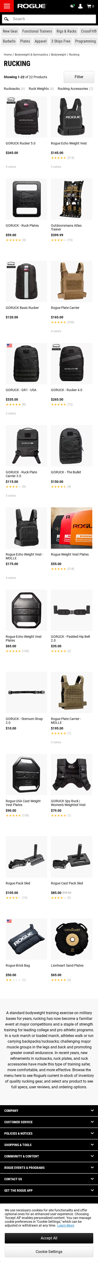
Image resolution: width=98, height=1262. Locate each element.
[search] (49, 19)
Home (8, 54)
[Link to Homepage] (32, 6)
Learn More (65, 1225)
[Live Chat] (73, 6)
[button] (6, 19)
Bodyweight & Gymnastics (31, 54)
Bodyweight (58, 54)
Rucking (74, 54)
